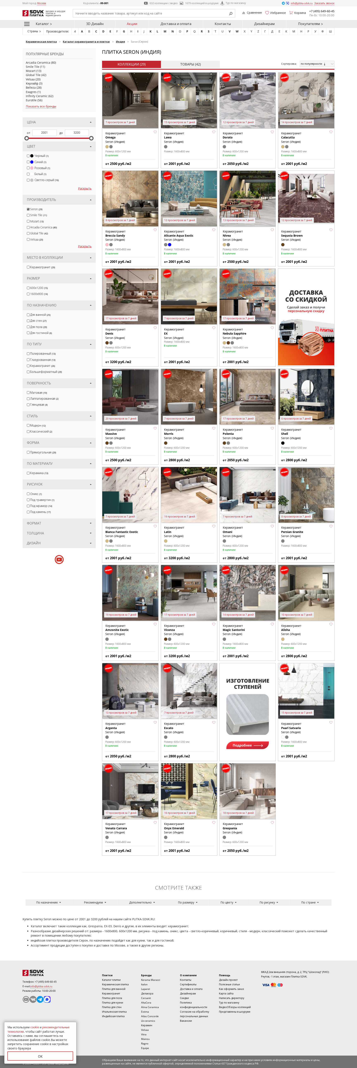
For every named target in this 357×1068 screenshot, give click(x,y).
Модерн (38, 425)
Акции (132, 23)
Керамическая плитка (115, 984)
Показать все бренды (41, 106)
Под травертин (42, 500)
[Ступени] (248, 711)
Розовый (42, 168)
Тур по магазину (236, 3)
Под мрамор (41, 506)
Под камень (40, 512)
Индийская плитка (113, 1016)
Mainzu (145, 1039)
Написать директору (231, 998)
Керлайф (32, 83)
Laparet (145, 989)
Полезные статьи (229, 984)
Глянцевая (39, 404)
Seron (36, 209)
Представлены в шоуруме (234, 1011)
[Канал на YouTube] (26, 999)
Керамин (146, 1025)
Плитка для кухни (112, 1002)
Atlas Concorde (150, 1016)
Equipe (145, 1048)
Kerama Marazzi (150, 980)
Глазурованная (42, 360)
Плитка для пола (112, 998)
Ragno (144, 1043)
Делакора (147, 993)
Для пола (38, 327)
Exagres (31, 92)
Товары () (190, 64)
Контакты (223, 23)
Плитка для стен (111, 1007)
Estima (145, 1011)
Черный (42, 156)
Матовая (38, 393)
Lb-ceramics (148, 1021)
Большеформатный (46, 372)
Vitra (143, 1034)
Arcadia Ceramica (38, 62)
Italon (144, 984)
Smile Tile (32, 67)
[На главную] (45, 973)
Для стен (38, 321)
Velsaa (30, 79)
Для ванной (40, 315)
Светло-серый (47, 180)
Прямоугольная (43, 452)
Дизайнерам (264, 23)
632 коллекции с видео (164, 3)
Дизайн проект (228, 980)
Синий (40, 162)
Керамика (39, 473)
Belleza (31, 87)
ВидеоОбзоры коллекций (235, 1007)
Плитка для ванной (113, 989)
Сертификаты (188, 984)
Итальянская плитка (114, 1011)
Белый (40, 174)
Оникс (36, 494)
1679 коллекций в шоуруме (202, 3)
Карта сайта (226, 993)
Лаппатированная (44, 398)
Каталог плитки (111, 980)
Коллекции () (132, 64)
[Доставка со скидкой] (306, 317)
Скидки (184, 998)
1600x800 (39, 294)
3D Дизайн (95, 23)
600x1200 (39, 288)
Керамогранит (42, 267)
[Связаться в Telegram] (283, 3)
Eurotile (31, 100)
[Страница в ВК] (33, 999)
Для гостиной (41, 333)
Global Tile (33, 75)
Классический (41, 431)
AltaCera (146, 1002)
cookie (34, 1027)
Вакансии (186, 1021)
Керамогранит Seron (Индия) (291, 137)
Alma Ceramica (150, 1007)
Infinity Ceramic (37, 96)
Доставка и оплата (176, 23)
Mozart (31, 71)
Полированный (43, 353)
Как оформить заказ (231, 989)
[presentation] (28, 156)
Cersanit (146, 998)
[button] (155, 131)
